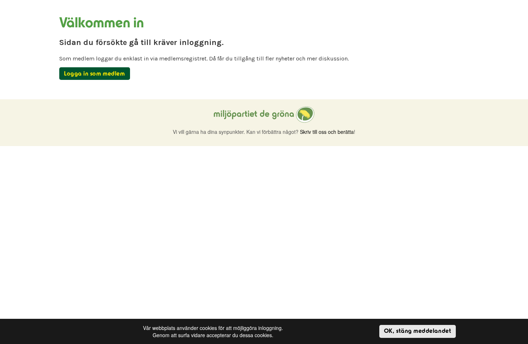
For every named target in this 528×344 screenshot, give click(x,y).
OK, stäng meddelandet (417, 331)
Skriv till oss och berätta (327, 131)
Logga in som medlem (94, 74)
